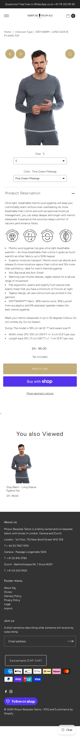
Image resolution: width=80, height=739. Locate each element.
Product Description (23, 193)
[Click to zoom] (70, 54)
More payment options (40, 393)
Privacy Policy (12, 600)
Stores (8, 592)
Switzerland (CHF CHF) (26, 660)
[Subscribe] (70, 641)
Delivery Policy (12, 596)
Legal (7, 604)
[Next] (20, 54)
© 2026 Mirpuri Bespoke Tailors (22, 709)
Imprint (8, 608)
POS (46, 709)
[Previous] (10, 54)
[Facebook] (6, 692)
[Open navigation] (6, 15)
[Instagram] (10, 692)
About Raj (10, 587)
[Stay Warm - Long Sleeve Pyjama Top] (21, 463)
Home (7, 31)
